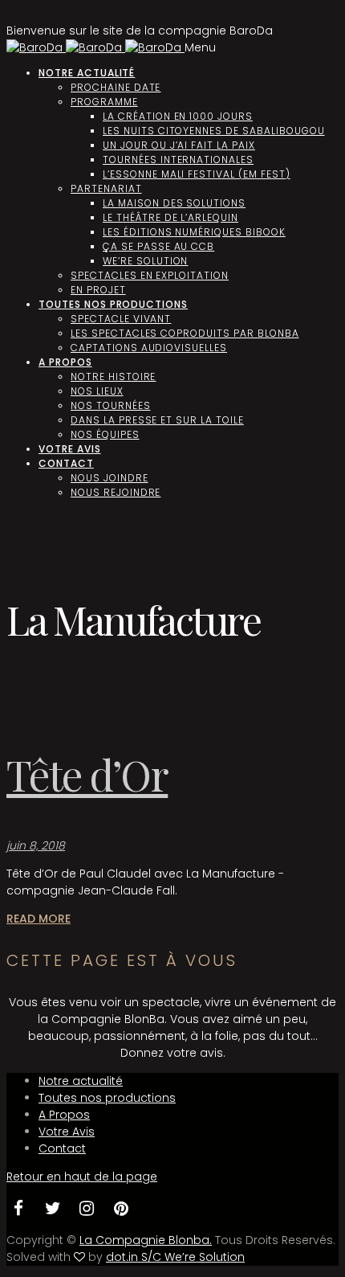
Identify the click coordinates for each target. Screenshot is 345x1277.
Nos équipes (105, 434)
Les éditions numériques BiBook (194, 232)
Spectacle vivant (121, 318)
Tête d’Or (87, 774)
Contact (66, 463)
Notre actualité (87, 73)
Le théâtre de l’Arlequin (170, 217)
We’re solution (145, 261)
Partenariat (106, 188)
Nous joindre (109, 478)
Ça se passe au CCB (158, 246)
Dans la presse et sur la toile (157, 420)
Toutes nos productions (113, 304)
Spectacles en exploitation (150, 275)
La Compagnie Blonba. (145, 1240)
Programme (104, 101)
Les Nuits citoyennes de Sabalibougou (214, 130)
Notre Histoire (113, 376)
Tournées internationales (178, 159)
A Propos (65, 362)
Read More (38, 919)
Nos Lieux (97, 391)
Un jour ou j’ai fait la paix (179, 145)
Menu (200, 47)
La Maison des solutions (174, 203)
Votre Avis (70, 449)
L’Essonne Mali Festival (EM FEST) (196, 174)
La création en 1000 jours (178, 116)
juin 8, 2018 (35, 845)
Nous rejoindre (115, 492)
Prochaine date (115, 87)
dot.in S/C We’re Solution (175, 1257)
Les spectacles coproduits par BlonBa (185, 333)
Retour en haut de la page (81, 1177)
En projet (98, 290)
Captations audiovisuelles (149, 347)
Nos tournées (111, 405)
